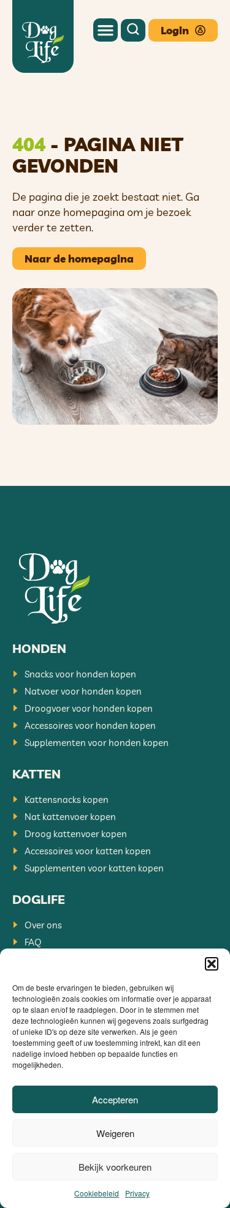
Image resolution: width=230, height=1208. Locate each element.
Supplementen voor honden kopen (97, 742)
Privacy (137, 1193)
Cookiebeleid (96, 1193)
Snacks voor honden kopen (80, 674)
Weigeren (115, 1133)
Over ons (43, 925)
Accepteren (115, 1099)
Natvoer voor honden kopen (83, 691)
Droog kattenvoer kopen (76, 834)
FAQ (33, 942)
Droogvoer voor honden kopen (89, 708)
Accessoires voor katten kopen (88, 851)
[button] (211, 964)
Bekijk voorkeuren (115, 1166)
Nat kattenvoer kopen (70, 816)
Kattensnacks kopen (67, 799)
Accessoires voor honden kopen (90, 725)
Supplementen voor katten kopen (94, 868)
